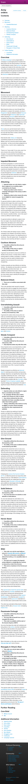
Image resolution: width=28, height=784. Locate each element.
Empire (3, 2)
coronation (20, 379)
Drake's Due (4, 607)
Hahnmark (21, 114)
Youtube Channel (12, 761)
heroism (8, 331)
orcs (25, 384)
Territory (6, 728)
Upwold (10, 553)
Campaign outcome (9, 737)
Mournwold (16, 553)
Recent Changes (11, 770)
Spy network (7, 732)
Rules (24, 10)
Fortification (7, 736)
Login (9, 766)
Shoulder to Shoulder (15, 481)
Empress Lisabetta (15, 381)
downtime (5, 74)
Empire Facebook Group (13, 757)
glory (2, 331)
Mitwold (23, 553)
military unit (13, 138)
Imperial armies (8, 721)
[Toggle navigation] (25, 2)
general (19, 65)
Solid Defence (22, 477)
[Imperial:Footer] (20, 746)
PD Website (10, 747)
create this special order (17, 590)
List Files (10, 769)
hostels (24, 689)
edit (19, 746)
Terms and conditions (9, 780)
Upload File (10, 768)
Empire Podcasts (11, 759)
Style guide (10, 772)
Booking (10, 748)
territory (13, 627)
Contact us (10, 749)
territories (13, 173)
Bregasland (4, 113)
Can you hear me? (6, 643)
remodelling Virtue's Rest (7, 689)
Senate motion (17, 606)
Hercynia (23, 113)
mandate (12, 591)
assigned (21, 597)
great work (14, 599)
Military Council (17, 10)
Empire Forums (11, 758)
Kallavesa (13, 114)
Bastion (10, 651)
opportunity (6, 590)
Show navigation (6, 5)
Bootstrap (13, 777)
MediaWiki (8, 778)
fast (3, 129)
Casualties (6, 727)
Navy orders (7, 725)
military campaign (6, 60)
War (5, 715)
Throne (8, 381)
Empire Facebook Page (13, 755)
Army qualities (7, 730)
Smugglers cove (8, 734)
